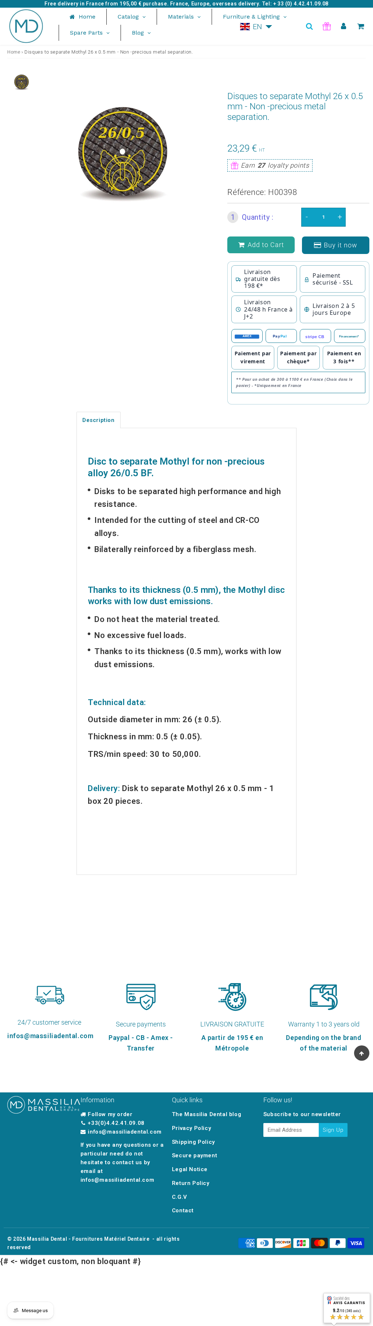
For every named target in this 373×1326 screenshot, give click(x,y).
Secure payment (194, 1155)
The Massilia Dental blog (206, 1114)
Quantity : (252, 217)
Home (13, 52)
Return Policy (190, 1183)
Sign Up (333, 1130)
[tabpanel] (21, 82)
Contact (183, 1210)
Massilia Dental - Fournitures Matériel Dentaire (88, 1239)
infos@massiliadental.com (124, 1132)
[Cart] (361, 26)
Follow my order (110, 1114)
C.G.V (179, 1197)
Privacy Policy (191, 1128)
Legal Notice (190, 1169)
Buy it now (340, 245)
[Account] (343, 26)
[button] (256, 26)
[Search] (309, 26)
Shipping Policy (193, 1142)
